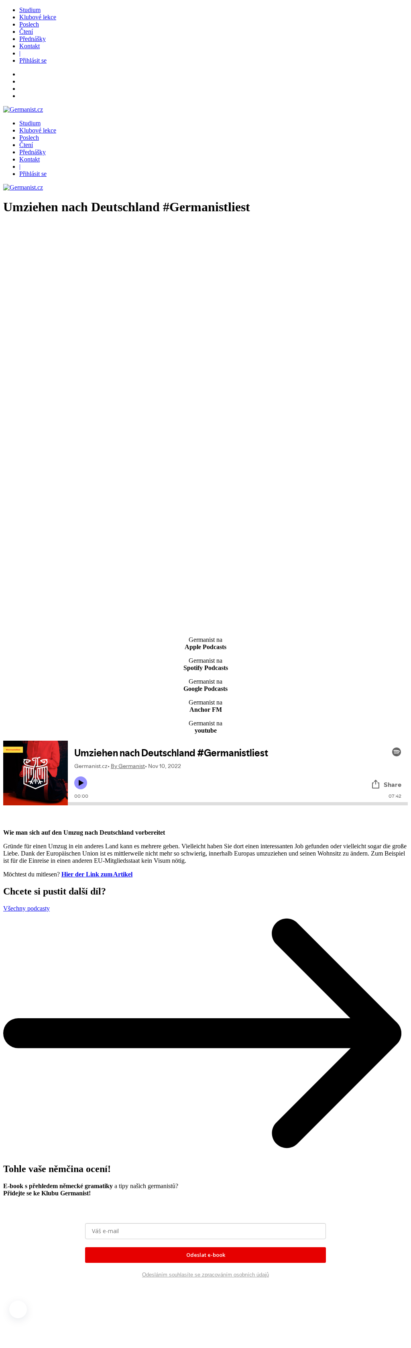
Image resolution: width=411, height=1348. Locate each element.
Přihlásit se (33, 60)
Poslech (29, 24)
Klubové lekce (37, 17)
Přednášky (32, 38)
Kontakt (29, 46)
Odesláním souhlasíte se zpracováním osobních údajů (205, 1275)
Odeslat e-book (205, 1254)
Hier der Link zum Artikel (96, 874)
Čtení (26, 31)
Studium (30, 9)
